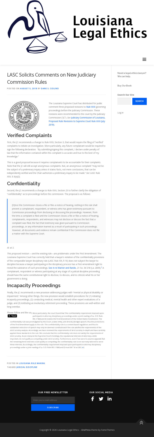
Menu (144, 59)
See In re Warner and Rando (62, 267)
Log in (120, 112)
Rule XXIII (90, 106)
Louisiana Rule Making (32, 363)
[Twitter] (101, 399)
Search (139, 101)
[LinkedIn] (109, 399)
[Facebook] (92, 399)
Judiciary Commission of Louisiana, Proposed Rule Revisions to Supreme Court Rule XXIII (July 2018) (77, 121)
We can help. (124, 76)
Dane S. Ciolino (50, 88)
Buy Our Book (124, 85)
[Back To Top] (141, 423)
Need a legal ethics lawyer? (131, 73)
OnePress (86, 429)
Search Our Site (125, 94)
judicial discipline (27, 367)
